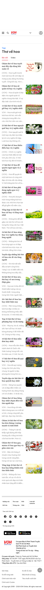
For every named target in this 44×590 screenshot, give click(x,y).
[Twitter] (5, 522)
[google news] (31, 516)
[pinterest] (20, 516)
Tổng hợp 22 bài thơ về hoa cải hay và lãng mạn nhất (12, 212)
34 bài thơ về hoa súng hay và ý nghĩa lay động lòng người (12, 235)
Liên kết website (32, 502)
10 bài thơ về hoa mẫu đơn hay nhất (11, 340)
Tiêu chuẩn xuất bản (29, 578)
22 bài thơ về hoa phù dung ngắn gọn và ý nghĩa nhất (11, 190)
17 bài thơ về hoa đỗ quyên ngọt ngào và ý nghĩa (11, 167)
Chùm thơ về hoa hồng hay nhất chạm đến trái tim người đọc (12, 401)
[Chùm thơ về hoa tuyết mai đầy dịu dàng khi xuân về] (34, 67)
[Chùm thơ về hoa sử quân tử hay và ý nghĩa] (34, 89)
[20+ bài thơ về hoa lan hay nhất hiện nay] (34, 303)
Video (13, 58)
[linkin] (25, 516)
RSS (22, 501)
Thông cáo (16, 505)
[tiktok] (15, 516)
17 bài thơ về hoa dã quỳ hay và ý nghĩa (13, 359)
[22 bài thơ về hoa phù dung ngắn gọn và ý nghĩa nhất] (34, 191)
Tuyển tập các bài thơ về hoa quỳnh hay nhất (13, 379)
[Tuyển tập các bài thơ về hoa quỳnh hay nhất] (34, 382)
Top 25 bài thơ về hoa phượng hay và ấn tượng (12, 320)
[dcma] (36, 516)
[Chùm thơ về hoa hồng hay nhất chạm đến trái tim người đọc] (34, 402)
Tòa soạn (15, 501)
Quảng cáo (6, 501)
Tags (4, 48)
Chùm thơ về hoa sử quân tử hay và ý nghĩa (12, 87)
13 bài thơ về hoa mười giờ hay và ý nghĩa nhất (12, 107)
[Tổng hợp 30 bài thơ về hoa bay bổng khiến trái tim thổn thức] (34, 469)
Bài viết (5, 58)
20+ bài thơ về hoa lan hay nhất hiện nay (11, 300)
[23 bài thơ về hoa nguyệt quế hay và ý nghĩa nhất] (34, 129)
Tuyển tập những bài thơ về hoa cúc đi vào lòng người (13, 257)
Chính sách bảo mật (9, 578)
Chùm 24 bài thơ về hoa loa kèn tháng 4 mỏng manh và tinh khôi (12, 423)
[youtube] (10, 516)
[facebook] (5, 516)
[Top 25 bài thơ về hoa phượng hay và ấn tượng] (34, 322)
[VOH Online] (14, 33)
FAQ (22, 505)
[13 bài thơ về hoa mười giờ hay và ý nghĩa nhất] (34, 109)
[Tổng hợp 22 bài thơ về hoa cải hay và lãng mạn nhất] (34, 213)
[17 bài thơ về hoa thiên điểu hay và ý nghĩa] (34, 149)
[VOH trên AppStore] (10, 533)
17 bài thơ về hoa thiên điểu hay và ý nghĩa (12, 146)
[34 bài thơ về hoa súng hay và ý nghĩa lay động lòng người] (34, 236)
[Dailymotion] (10, 522)
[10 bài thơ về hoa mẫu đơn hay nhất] (34, 342)
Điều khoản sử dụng (28, 575)
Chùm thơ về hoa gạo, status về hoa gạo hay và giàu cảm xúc (12, 445)
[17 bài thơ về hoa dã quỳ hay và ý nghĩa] (34, 362)
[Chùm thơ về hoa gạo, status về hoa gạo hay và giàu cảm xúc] (34, 446)
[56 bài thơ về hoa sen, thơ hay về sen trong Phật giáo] (34, 280)
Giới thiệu (5, 571)
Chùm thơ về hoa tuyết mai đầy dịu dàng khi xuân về (12, 66)
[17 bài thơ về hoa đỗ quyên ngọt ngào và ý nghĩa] (34, 168)
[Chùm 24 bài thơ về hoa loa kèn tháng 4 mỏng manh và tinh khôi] (34, 424)
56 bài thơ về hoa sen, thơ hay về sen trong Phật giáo (11, 279)
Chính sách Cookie (8, 582)
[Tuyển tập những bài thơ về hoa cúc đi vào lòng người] (34, 258)
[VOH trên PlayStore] (24, 533)
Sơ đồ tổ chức (27, 571)
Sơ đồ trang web (7, 575)
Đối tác (5, 505)
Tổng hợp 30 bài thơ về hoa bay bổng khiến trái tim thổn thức (12, 468)
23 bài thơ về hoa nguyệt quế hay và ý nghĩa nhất (13, 126)
